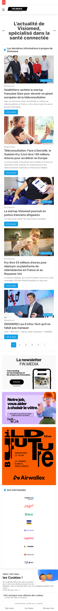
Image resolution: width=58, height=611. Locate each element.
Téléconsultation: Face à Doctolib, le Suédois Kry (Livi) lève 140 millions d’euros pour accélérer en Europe (27, 154)
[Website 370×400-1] (29, 484)
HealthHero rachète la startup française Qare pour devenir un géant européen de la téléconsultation (28, 93)
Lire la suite (11, 112)
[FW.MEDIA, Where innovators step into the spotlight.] (17, 10)
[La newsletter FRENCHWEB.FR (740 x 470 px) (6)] (29, 388)
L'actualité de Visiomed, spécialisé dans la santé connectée (29, 30)
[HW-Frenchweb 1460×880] (29, 423)
